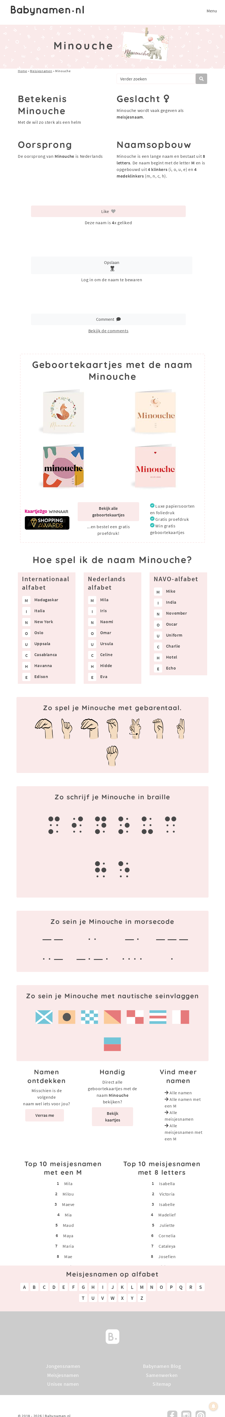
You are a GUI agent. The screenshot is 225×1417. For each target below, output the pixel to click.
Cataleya (167, 1246)
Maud (68, 1225)
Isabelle (167, 1204)
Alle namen (181, 1092)
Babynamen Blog (162, 1366)
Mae (68, 1256)
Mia (68, 1215)
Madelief (167, 1215)
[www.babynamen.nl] (47, 10)
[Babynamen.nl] (112, 1336)
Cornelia (167, 1235)
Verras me (44, 1115)
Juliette (167, 1225)
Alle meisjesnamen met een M (183, 1132)
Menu (212, 10)
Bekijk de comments (108, 330)
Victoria (167, 1194)
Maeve (68, 1204)
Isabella (167, 1183)
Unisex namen (63, 1384)
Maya (68, 1235)
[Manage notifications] (213, 1406)
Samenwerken (162, 1375)
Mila (68, 1183)
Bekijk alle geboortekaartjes (108, 511)
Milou (68, 1194)
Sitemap (162, 1384)
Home (22, 71)
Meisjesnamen (41, 71)
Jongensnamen (63, 1366)
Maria (68, 1246)
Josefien (167, 1256)
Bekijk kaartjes (112, 1116)
